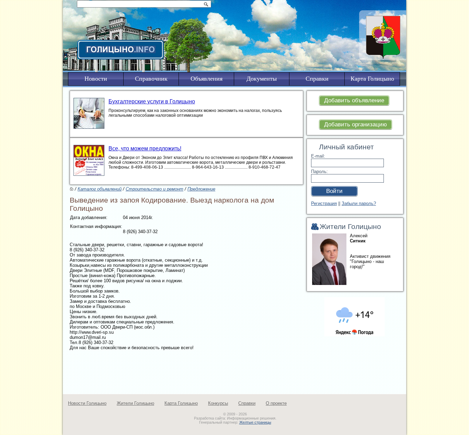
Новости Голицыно (87, 403)
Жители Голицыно (135, 403)
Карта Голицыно (181, 403)
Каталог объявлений (100, 189)
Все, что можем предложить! (144, 148)
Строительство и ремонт (154, 189)
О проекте (276, 403)
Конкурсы (218, 403)
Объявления (206, 78)
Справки (246, 403)
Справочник (151, 78)
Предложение (201, 189)
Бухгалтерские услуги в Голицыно (151, 101)
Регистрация (324, 203)
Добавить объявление (354, 100)
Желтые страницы (255, 422)
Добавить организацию (355, 124)
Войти (334, 191)
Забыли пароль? (359, 203)
